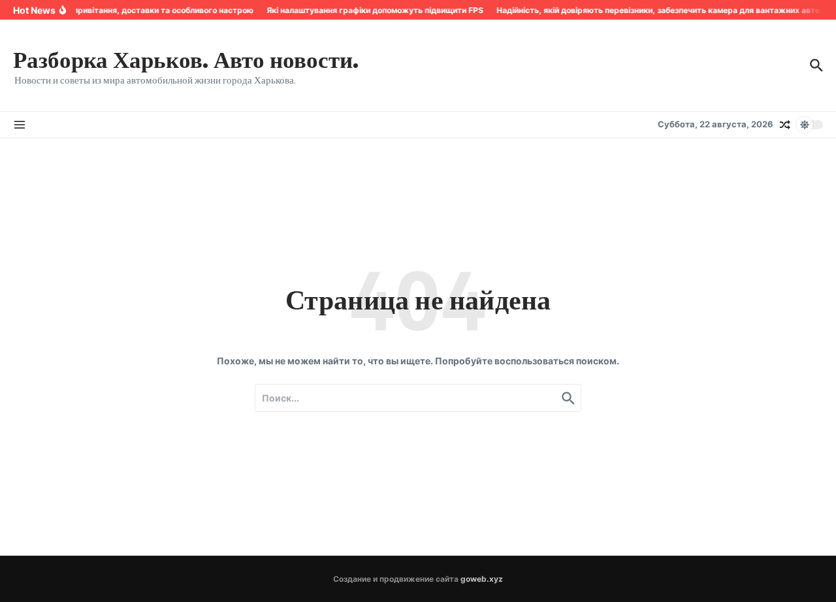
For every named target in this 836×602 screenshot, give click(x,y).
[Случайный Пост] (785, 124)
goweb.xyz (481, 579)
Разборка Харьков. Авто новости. (186, 58)
